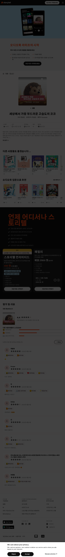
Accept (27, 554)
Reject (14, 554)
